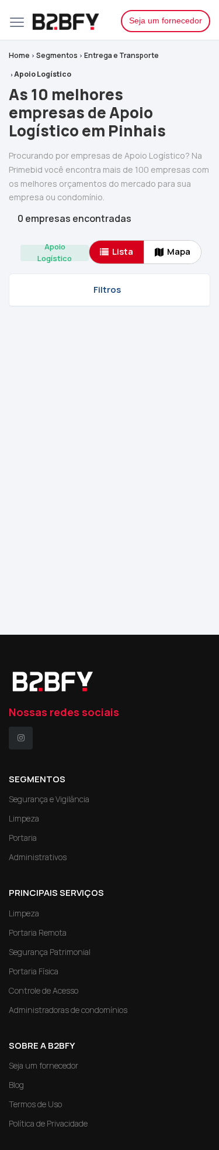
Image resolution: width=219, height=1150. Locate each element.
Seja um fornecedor (165, 20)
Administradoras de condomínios (68, 1009)
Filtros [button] (107, 289)
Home (19, 55)
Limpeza (24, 818)
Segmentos (57, 55)
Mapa (178, 251)
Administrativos (38, 856)
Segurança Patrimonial (50, 951)
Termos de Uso (35, 1104)
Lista (122, 251)
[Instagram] (21, 738)
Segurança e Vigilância (49, 799)
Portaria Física (33, 971)
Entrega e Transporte (121, 55)
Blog (16, 1084)
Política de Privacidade (48, 1123)
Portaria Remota (38, 932)
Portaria (23, 837)
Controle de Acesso (43, 990)
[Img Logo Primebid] (67, 20)
